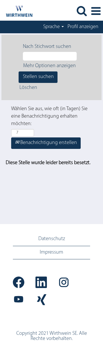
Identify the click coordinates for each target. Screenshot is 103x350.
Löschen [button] (28, 87)
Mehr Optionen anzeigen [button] (49, 66)
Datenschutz (51, 239)
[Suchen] (81, 11)
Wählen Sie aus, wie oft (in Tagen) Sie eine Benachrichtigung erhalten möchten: (49, 116)
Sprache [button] (52, 27)
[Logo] (16, 11)
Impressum (51, 252)
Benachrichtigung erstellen (48, 142)
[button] (96, 12)
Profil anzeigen (83, 27)
